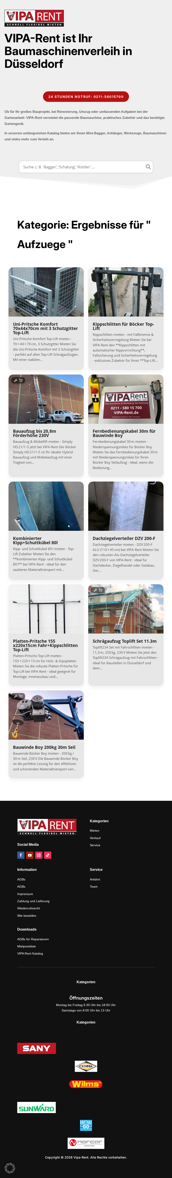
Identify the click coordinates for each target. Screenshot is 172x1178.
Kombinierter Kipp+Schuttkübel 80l (35, 540)
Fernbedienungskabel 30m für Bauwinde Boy (124, 433)
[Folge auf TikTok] (47, 855)
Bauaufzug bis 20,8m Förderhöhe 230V (34, 433)
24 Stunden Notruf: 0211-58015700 (86, 97)
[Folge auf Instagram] (38, 855)
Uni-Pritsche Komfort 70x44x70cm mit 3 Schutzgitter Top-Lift (45, 328)
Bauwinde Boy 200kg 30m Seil (44, 747)
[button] (10, 1168)
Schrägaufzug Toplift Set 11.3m (125, 641)
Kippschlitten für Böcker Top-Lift (123, 326)
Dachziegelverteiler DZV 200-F (124, 538)
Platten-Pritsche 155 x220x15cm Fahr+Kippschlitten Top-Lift (45, 645)
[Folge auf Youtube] (29, 855)
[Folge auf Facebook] (20, 855)
